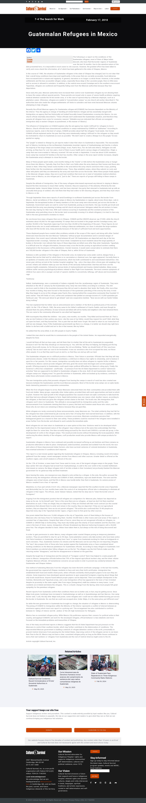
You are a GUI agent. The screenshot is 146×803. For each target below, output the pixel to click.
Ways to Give (97, 8)
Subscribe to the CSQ (97, 730)
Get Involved (86, 8)
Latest (107, 8)
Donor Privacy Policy (71, 800)
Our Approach (62, 8)
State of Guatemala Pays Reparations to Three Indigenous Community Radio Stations (104, 675)
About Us (52, 8)
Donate (115, 8)
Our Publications (74, 8)
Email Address (96, 768)
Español (116, 1)
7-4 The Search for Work (49, 19)
